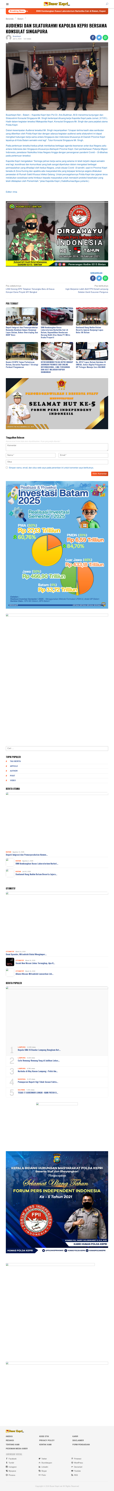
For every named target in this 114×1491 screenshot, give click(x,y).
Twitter (44, 1458)
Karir (75, 1436)
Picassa (12, 1475)
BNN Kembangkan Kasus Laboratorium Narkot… (37, 863)
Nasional (22, 1079)
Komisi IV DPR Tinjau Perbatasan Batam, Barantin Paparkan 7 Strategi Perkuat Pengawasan (22, 364)
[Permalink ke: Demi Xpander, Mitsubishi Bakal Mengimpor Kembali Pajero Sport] (57, 921)
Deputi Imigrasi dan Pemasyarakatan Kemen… (27, 854)
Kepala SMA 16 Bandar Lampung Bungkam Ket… (39, 1050)
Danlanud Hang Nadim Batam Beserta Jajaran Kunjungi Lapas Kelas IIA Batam (89, 330)
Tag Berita (15, 761)
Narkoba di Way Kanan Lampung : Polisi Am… (38, 1071)
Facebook (13, 1458)
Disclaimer (78, 1440)
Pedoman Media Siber (17, 1448)
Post (12, 775)
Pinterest (77, 1458)
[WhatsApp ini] (105, 37)
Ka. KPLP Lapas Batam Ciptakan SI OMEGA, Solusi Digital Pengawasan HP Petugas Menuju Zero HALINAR (91, 364)
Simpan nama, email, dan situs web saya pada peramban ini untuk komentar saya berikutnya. (51, 468)
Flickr (43, 1475)
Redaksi (10, 1440)
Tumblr (11, 1463)
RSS (76, 1475)
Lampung (22, 1047)
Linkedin (44, 1467)
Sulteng (21, 1090)
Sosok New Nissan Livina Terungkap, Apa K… (35, 963)
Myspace (12, 1471)
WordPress (78, 1463)
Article (14, 766)
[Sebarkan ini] (93, 37)
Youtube (77, 1471)
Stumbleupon (46, 1463)
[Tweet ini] (99, 37)
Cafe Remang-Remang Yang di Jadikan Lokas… (39, 1060)
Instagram (13, 1467)
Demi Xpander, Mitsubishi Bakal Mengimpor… (26, 954)
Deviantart (78, 1467)
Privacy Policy (46, 1440)
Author (14, 771)
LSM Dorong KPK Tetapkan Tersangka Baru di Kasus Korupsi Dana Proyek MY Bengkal (30, 289)
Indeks (9, 1436)
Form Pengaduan (81, 1444)
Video (13, 780)
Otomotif (10, 951)
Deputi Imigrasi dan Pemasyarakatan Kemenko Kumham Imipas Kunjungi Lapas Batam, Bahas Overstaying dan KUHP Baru (22, 331)
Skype (44, 1471)
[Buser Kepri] (57, 5)
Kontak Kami (45, 1444)
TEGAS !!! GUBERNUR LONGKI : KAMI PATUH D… (38, 1092)
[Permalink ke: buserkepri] (8, 38)
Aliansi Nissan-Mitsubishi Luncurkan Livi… (34, 973)
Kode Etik (44, 1436)
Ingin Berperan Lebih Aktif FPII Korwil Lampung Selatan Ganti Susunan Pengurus (86, 289)
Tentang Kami (12, 1444)
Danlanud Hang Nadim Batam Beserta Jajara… (36, 874)
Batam (8, 852)
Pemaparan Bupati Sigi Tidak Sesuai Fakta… (38, 1082)
